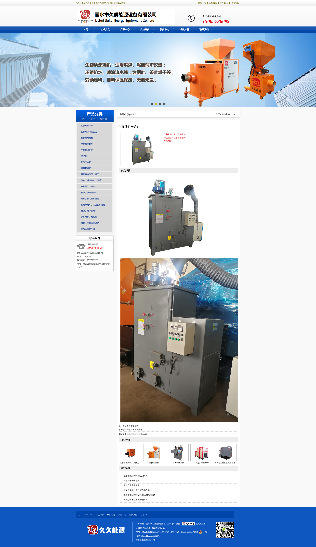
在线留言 (213, 3)
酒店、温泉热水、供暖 (91, 180)
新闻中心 (164, 29)
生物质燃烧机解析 (131, 485)
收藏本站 (202, 3)
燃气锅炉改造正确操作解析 (135, 499)
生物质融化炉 (87, 150)
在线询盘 (168, 141)
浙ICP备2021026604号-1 (146, 540)
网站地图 (235, 3)
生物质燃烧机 (87, 138)
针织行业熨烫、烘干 (90, 174)
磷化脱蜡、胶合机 (89, 217)
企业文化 (105, 29)
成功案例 (144, 29)
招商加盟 (184, 29)
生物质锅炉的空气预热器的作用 (137, 490)
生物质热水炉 (87, 125)
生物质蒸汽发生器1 (135, 429)
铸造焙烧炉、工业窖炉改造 (93, 205)
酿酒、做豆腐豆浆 (89, 192)
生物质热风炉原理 (131, 480)
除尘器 (84, 156)
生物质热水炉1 (133, 434)
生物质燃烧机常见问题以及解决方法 (139, 495)
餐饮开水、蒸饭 (88, 186)
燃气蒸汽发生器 (88, 229)
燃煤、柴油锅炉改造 (90, 199)
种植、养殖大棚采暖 (90, 223)
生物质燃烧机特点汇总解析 (135, 476)
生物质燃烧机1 (133, 426)
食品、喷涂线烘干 (89, 211)
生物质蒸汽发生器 (89, 132)
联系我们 (224, 3)
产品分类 (95, 114)
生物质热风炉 (87, 144)
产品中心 (125, 29)
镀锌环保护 (86, 168)
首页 (85, 29)
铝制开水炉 (86, 162)
